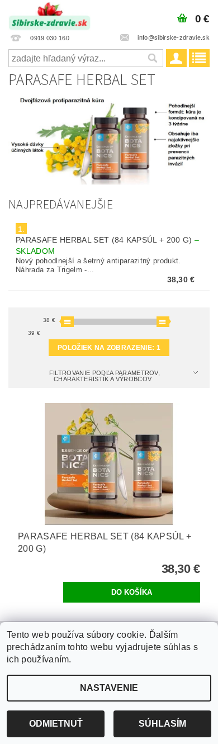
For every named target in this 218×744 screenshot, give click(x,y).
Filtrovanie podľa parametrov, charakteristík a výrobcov (104, 375)
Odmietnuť (56, 723)
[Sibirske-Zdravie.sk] (49, 14)
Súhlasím (162, 723)
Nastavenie (109, 688)
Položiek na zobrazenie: (109, 348)
